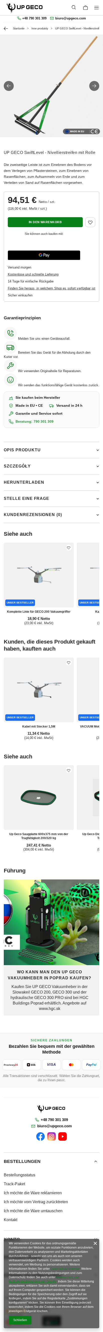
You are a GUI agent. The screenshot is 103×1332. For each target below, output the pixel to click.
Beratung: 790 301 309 (35, 421)
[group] (51, 86)
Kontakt (10, 1220)
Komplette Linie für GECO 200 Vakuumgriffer (38, 611)
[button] (9, 86)
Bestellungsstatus (19, 1175)
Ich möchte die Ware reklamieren (33, 1193)
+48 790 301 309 (34, 18)
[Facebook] (40, 1136)
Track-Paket (14, 1184)
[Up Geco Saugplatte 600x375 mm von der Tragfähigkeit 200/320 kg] (39, 797)
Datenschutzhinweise (65, 1268)
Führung (15, 870)
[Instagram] (51, 1136)
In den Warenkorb (45, 222)
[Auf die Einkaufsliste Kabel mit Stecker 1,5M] (69, 663)
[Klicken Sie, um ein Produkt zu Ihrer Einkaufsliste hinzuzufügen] (90, 222)
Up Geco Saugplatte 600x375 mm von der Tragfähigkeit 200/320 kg (38, 836)
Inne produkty (40, 28)
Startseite (18, 28)
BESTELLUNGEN (22, 1161)
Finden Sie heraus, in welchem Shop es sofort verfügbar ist (51, 288)
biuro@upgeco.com (70, 18)
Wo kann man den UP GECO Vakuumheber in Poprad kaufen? (49, 975)
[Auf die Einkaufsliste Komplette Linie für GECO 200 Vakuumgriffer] (69, 548)
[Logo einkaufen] (25, 7)
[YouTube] (62, 1136)
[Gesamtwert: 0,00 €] (85, 7)
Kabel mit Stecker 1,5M (38, 726)
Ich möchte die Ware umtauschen (33, 1211)
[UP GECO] (51, 1108)
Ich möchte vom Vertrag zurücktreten (36, 1202)
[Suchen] (73, 7)
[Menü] (97, 7)
